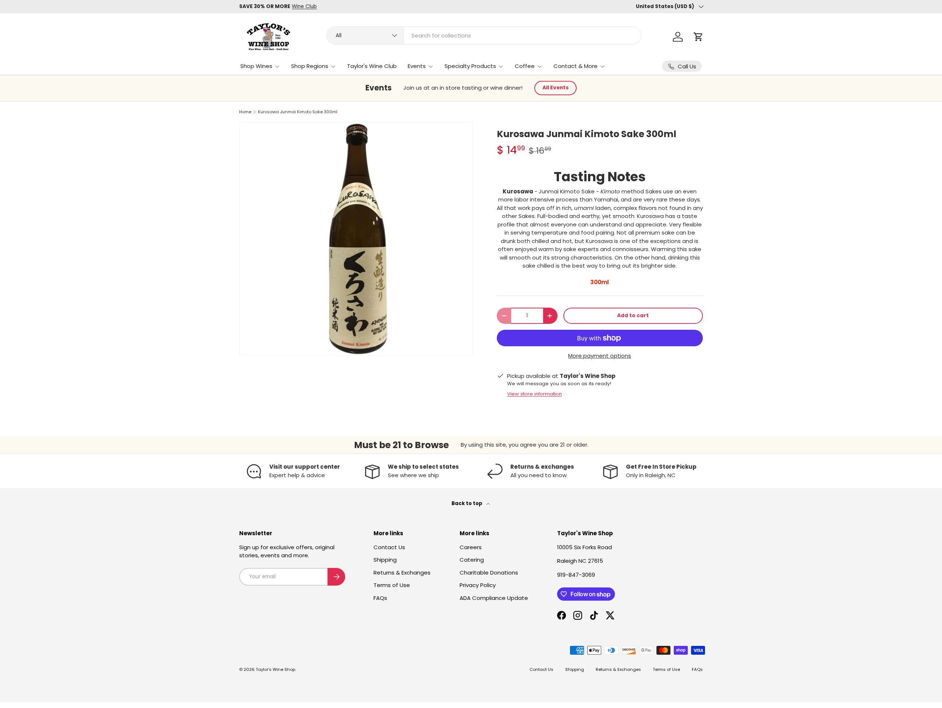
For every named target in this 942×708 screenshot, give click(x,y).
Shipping (385, 560)
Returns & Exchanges (402, 572)
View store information (534, 393)
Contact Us (389, 547)
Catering (472, 560)
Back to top (467, 503)
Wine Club (304, 6)
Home (245, 112)
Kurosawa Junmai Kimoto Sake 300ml (297, 112)
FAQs (380, 598)
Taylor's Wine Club (372, 66)
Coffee (525, 66)
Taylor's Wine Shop (275, 669)
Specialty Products (470, 66)
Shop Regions (309, 66)
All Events (555, 87)
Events (417, 66)
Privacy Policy (478, 585)
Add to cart (633, 315)
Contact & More (575, 66)
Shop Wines (256, 66)
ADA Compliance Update (494, 598)
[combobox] (484, 35)
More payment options (599, 356)
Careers (471, 547)
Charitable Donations (489, 572)
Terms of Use (391, 585)
